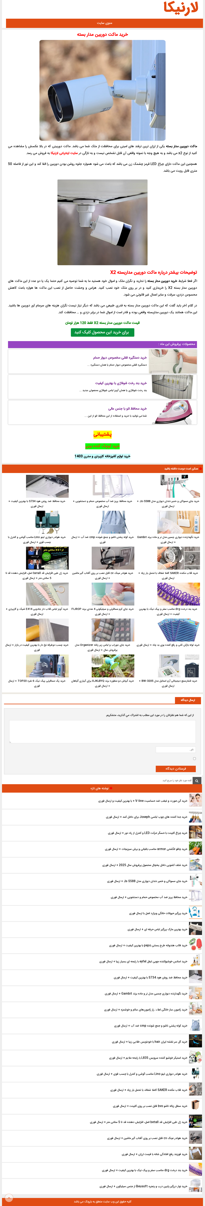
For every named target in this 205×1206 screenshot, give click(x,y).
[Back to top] (9, 1198)
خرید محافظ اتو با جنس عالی (127, 409)
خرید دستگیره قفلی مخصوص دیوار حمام (120, 358)
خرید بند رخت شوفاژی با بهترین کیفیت (121, 383)
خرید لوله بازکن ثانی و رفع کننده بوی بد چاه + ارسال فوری (168, 645)
